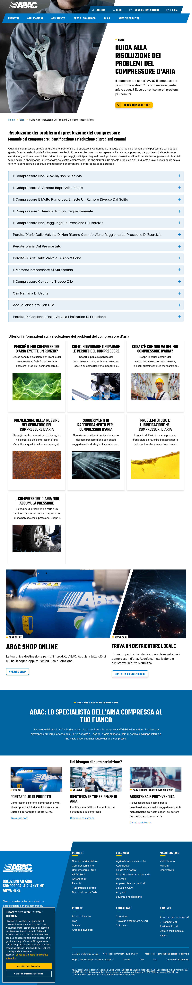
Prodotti (13, 18)
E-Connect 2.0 (168, 921)
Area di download (85, 18)
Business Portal (169, 926)
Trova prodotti (19, 818)
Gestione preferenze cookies (86, 954)
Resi (142, 959)
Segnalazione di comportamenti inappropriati (93, 959)
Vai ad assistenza (140, 822)
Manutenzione (169, 853)
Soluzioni (122, 853)
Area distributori (129, 18)
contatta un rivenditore (130, 674)
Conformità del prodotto (178, 959)
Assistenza (58, 18)
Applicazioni (35, 18)
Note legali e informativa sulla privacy (120, 954)
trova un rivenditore (137, 105)
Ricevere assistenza (82, 818)
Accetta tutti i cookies (28, 966)
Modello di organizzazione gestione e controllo (167, 954)
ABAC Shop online (32, 647)
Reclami (126, 959)
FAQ (155, 959)
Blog (107, 18)
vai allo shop (17, 672)
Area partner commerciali (174, 917)
